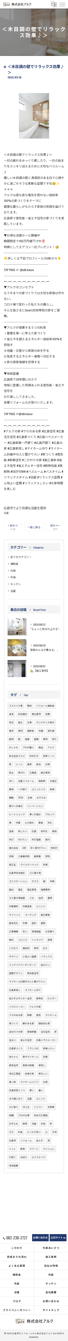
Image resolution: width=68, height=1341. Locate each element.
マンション (48, 1148)
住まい (12, 1040)
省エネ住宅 (26, 1040)
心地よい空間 (29, 956)
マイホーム (51, 1015)
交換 (30, 797)
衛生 (20, 889)
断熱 (22, 1148)
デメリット (14, 914)
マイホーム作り (33, 989)
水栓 (43, 1123)
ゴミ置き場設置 (17, 897)
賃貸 (50, 939)
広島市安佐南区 (17, 872)
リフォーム (26, 1140)
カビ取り (13, 1106)
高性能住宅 (33, 973)
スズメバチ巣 (16, 705)
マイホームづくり (29, 1081)
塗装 (11, 831)
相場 (52, 789)
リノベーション (35, 805)
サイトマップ (51, 1310)
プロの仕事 (23, 1115)
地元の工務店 (41, 1115)
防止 (11, 772)
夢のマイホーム (31, 1056)
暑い (41, 1090)
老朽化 (44, 831)
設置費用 (45, 889)
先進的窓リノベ (17, 1090)
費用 (11, 789)
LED (24, 847)
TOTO (20, 797)
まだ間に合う (16, 1098)
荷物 (47, 856)
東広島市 (36, 714)
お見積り (49, 931)
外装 (13, 577)
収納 (11, 856)
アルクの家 (35, 1006)
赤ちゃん (13, 1056)
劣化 (50, 822)
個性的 (26, 948)
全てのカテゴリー (21, 557)
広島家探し (14, 989)
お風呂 (53, 780)
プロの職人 (28, 747)
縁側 (11, 739)
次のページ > (55, 527)
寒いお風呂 (35, 814)
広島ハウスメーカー (46, 1040)
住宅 (41, 897)
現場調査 (36, 931)
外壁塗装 (27, 906)
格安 (11, 730)
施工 (20, 722)
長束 (11, 714)
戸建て (12, 1157)
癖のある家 (28, 1023)
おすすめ (41, 797)
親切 (20, 730)
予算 (25, 923)
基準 (50, 897)
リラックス (46, 956)
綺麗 (11, 1115)
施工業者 (45, 914)
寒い (31, 1090)
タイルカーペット (29, 864)
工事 (29, 722)
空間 (36, 739)
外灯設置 (36, 839)
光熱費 (51, 1106)
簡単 (25, 1123)
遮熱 (43, 923)
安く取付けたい (38, 847)
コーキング (30, 914)
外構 (41, 730)
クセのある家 (16, 1015)
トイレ (12, 1148)
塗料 (34, 923)
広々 (45, 948)
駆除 (29, 705)
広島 (34, 831)
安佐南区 (22, 714)
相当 (38, 764)
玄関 (47, 714)
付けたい (22, 839)
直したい (22, 831)
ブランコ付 (33, 1048)
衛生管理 (31, 889)
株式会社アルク (17, 755)
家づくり (13, 1023)
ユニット (40, 1098)
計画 (45, 1056)
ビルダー (52, 998)
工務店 (32, 772)
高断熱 (42, 780)
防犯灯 (54, 847)
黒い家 (12, 1081)
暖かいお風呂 (16, 805)
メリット (40, 906)
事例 (45, 739)
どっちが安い (34, 1131)
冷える (26, 1106)
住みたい (45, 964)
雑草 (29, 764)
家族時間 (31, 1031)
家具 (36, 948)
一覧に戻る (34, 527)
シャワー (38, 1106)
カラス (35, 881)
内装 (13, 570)
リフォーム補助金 (45, 705)
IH (51, 1123)
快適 (45, 864)
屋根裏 (37, 856)
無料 (11, 939)
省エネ (39, 1140)
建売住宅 (13, 1065)
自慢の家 (29, 1073)
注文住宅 (45, 1031)
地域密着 (13, 1165)
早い (11, 780)
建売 (38, 1015)
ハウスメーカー (17, 1006)
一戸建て (22, 789)
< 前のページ (13, 527)
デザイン (13, 956)
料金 (20, 1131)
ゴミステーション (18, 881)
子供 (54, 1131)
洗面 (34, 1123)
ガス (11, 1131)
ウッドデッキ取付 (45, 722)
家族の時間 (28, 1065)
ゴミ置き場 (35, 872)
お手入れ (13, 1123)
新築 (29, 1015)
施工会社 (13, 847)
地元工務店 (14, 1073)
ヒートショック (17, 814)
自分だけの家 (16, 1031)
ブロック (49, 814)
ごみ (31, 897)
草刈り (21, 772)
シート (19, 764)
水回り (23, 1157)
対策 (47, 764)
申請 (52, 881)
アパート (34, 1148)
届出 (11, 889)
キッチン (15, 584)
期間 (11, 797)
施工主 (12, 864)
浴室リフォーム (26, 780)
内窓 (45, 1081)
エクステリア (38, 1157)
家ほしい (43, 1073)
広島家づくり (16, 1048)
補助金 (14, 564)
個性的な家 (44, 1023)
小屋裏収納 (23, 856)
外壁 (18, 822)
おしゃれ (13, 747)
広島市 (12, 1140)
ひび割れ (29, 822)
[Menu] (62, 4)
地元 (11, 722)
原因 (54, 831)
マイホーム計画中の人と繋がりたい (27, 981)
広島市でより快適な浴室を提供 (25, 508)
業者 (41, 822)
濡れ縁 (51, 730)
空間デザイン (16, 973)
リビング (22, 939)
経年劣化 (13, 923)
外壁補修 (13, 906)
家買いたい (48, 1048)
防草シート (48, 755)
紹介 (54, 739)
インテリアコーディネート (22, 964)
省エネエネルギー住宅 (20, 998)
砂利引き (34, 755)
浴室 (6, 513)
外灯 (11, 839)
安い (25, 931)
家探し (42, 1065)
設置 (27, 739)
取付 (47, 839)
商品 (41, 747)
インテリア (37, 939)
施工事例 (45, 772)
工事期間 (13, 931)
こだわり (13, 948)
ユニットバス (38, 789)
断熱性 (39, 998)
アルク (51, 747)
